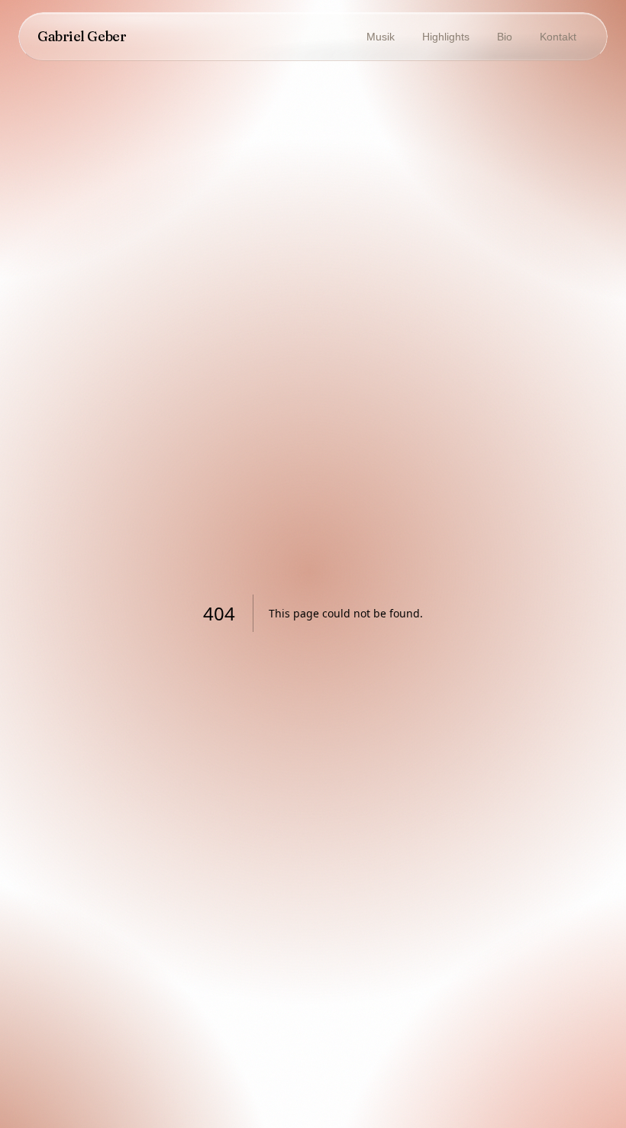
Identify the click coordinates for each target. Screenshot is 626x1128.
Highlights (446, 37)
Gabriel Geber (81, 36)
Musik (380, 37)
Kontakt (558, 37)
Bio (504, 37)
